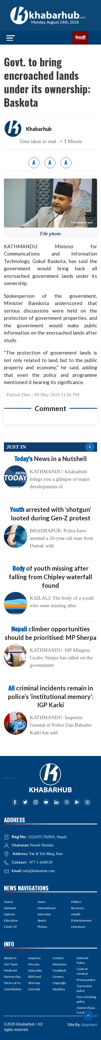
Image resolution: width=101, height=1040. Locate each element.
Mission (33, 964)
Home (8, 902)
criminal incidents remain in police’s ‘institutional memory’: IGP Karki (50, 696)
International (46, 908)
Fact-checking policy (86, 999)
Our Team (11, 964)
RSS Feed (34, 977)
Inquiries (34, 958)
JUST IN (16, 447)
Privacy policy (86, 980)
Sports (42, 920)
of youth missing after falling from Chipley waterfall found (50, 576)
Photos (42, 927)
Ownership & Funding (86, 1010)
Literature (78, 927)
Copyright (59, 983)
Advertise (59, 964)
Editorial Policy (82, 960)
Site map (34, 983)
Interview (44, 914)
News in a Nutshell (51, 458)
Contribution (12, 989)
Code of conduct (82, 971)
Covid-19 (10, 927)
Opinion (9, 914)
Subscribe (35, 970)
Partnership (12, 977)
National (10, 908)
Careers (58, 977)
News (42, 902)
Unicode (34, 989)
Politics (76, 902)
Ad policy (59, 989)
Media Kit (10, 970)
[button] (88, 1015)
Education (11, 920)
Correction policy (84, 988)
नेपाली (80, 37)
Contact (58, 958)
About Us (10, 958)
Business (77, 908)
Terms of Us (12, 983)
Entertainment (81, 920)
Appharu (89, 1024)
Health (76, 914)
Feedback (59, 970)
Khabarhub (39, 129)
